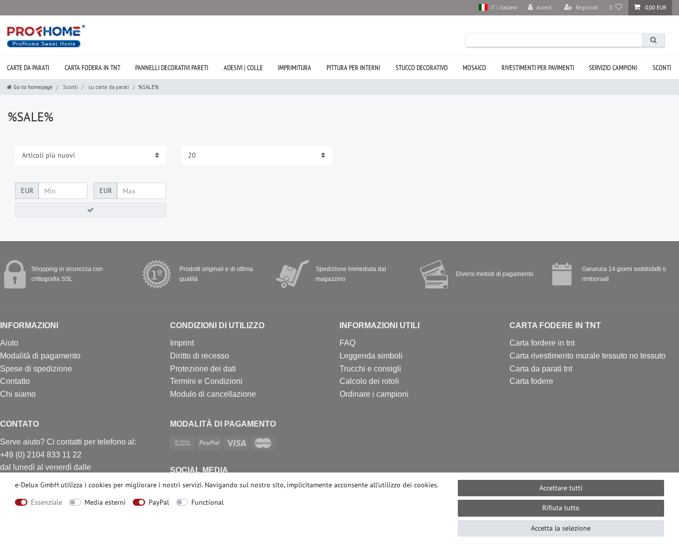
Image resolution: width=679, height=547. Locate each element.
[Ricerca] (653, 40)
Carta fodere (531, 381)
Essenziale (46, 502)
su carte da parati (108, 87)
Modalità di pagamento (40, 356)
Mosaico (474, 67)
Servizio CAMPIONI (613, 67)
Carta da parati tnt (540, 369)
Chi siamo (18, 394)
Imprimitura (294, 67)
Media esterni (105, 502)
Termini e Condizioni (206, 381)
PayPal (159, 502)
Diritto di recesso (199, 356)
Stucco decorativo (422, 67)
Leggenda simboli (371, 356)
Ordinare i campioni (374, 394)
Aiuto (9, 343)
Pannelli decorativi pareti (171, 67)
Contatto (15, 381)
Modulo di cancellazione (213, 394)
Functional (207, 502)
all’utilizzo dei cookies (403, 484)
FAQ (347, 343)
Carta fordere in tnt (542, 343)
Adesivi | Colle (243, 67)
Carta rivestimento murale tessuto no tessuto (587, 356)
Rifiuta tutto (561, 507)
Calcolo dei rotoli (369, 381)
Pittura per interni (353, 67)
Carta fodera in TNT (92, 67)
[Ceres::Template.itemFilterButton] (90, 209)
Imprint (182, 343)
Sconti (662, 67)
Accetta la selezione (561, 528)
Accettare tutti (561, 487)
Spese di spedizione (36, 369)
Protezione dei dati (203, 369)
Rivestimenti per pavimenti (538, 67)
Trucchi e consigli (370, 369)
